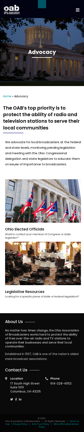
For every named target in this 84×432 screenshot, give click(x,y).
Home (7, 96)
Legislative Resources (24, 291)
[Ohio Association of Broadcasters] (11, 9)
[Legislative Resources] (43, 263)
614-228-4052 (61, 383)
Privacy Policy (20, 424)
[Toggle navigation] (77, 10)
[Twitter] (11, 398)
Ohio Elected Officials (24, 229)
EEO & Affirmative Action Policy (59, 426)
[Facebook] (16, 398)
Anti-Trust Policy (40, 424)
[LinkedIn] (20, 398)
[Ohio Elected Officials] (43, 201)
